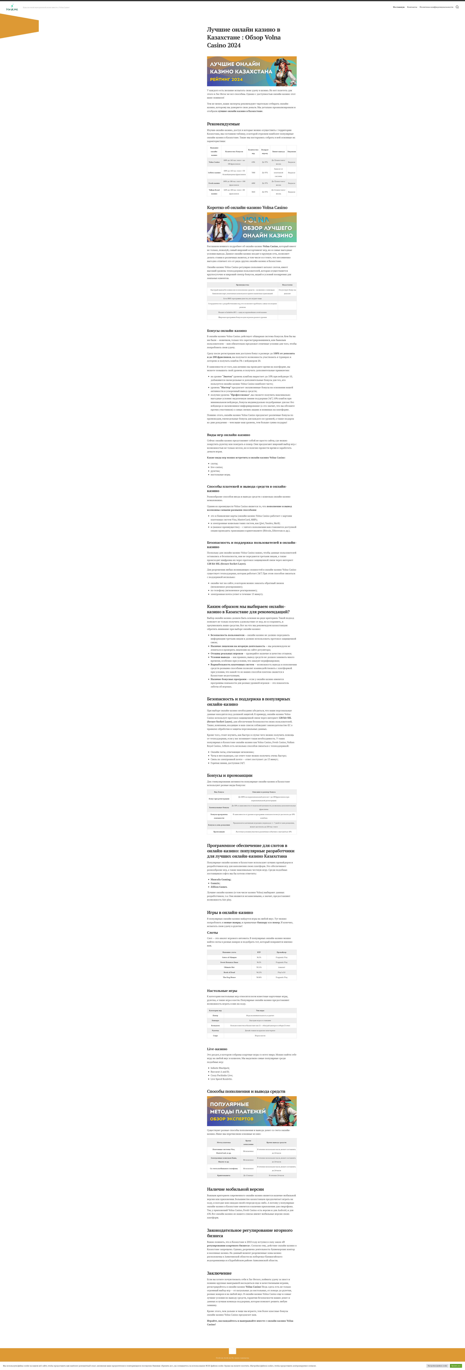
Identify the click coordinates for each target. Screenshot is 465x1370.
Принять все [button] (456, 1366)
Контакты (412, 7)
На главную (399, 7)
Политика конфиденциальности (436, 7)
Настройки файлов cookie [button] (437, 1366)
